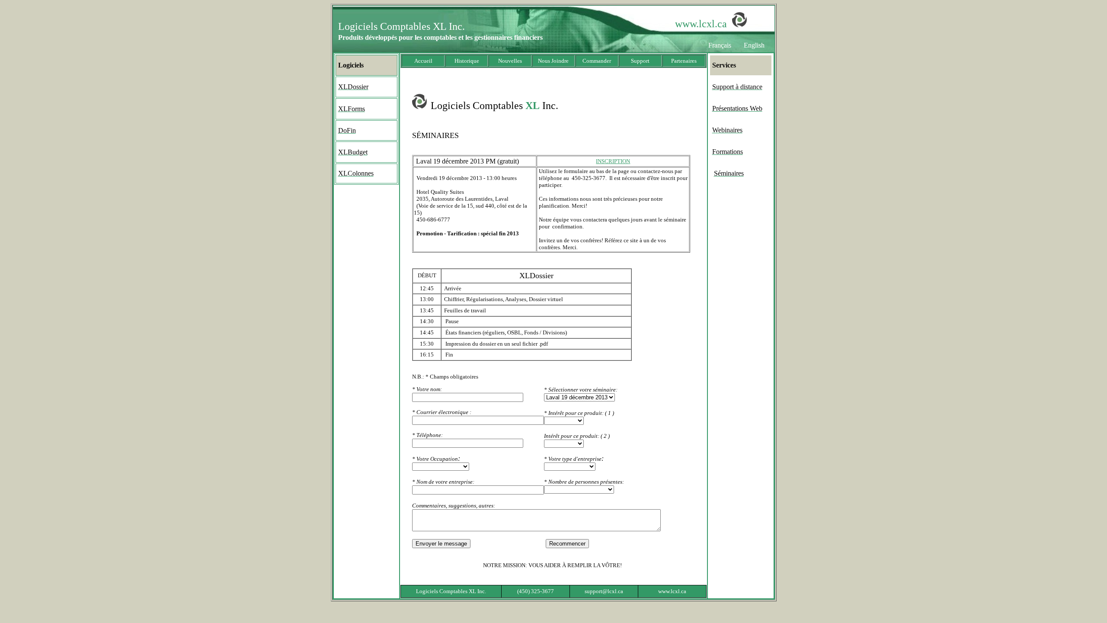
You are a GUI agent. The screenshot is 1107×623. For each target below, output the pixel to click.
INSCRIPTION (613, 161)
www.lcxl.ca (701, 23)
